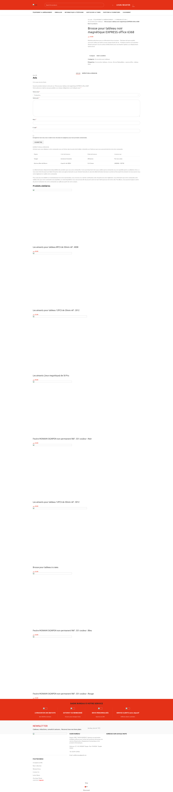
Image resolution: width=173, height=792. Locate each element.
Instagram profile (37, 762)
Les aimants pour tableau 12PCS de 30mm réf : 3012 (56, 502)
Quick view (40, 243)
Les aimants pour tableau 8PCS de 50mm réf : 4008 (55, 247)
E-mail (35, 127)
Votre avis (36, 98)
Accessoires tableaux (101, 62)
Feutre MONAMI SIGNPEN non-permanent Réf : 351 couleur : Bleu (62, 630)
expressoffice (129, 62)
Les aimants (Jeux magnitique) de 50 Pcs (51, 375)
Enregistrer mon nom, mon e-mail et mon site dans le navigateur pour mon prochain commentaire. (60, 137)
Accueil (90, 19)
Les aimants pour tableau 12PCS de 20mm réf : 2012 (56, 310)
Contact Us (36, 772)
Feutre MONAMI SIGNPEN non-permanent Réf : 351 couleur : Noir (62, 439)
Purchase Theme (37, 778)
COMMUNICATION (121, 19)
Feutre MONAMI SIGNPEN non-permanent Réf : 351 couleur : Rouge (63, 694)
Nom (34, 119)
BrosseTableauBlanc (119, 62)
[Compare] (35, 243)
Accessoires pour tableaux (95, 21)
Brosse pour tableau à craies (45, 567)
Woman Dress (37, 769)
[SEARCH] (102, 5)
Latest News (36, 775)
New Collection (37, 766)
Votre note (36, 92)
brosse (110, 62)
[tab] (78, 73)
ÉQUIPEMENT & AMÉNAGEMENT (104, 19)
